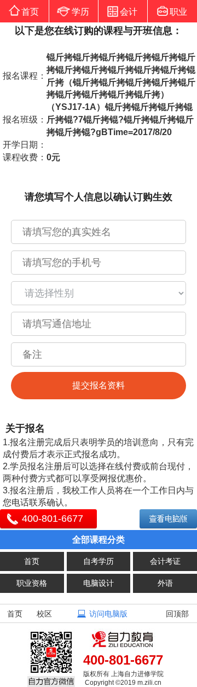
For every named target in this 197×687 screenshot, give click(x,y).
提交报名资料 (98, 385)
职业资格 (31, 583)
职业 (178, 11)
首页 (30, 11)
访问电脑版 (108, 613)
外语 (165, 583)
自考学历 (98, 561)
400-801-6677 (52, 518)
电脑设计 (98, 583)
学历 (80, 11)
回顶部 (177, 613)
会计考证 (165, 561)
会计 (128, 11)
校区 (44, 613)
